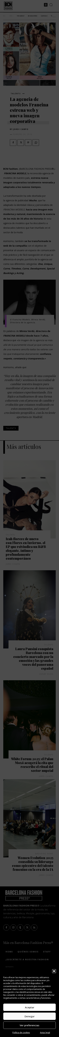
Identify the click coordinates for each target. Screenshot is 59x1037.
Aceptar (29, 1007)
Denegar (30, 1016)
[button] (54, 971)
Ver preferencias (29, 1025)
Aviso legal (45, 1032)
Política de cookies (21, 1032)
